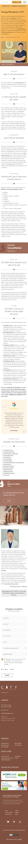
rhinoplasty (13, 18)
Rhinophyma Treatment (8, 466)
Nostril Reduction (7, 464)
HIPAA (16, 810)
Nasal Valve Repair (7, 460)
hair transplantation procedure (11, 584)
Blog (16, 814)
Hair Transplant (4, 747)
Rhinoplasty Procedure (8, 468)
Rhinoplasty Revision (7, 469)
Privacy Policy (8, 814)
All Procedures (18, 745)
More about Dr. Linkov (15, 586)
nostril (2, 129)
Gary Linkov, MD (5, 756)
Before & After (16, 2)
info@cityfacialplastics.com (7, 713)
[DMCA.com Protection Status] (14, 835)
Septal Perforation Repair (9, 473)
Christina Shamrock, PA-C (7, 758)
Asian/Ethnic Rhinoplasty (8, 452)
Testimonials (17, 756)
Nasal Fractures (6, 457)
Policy (6, 810)
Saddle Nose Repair (8, 471)
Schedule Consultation (18, 6)
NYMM (20, 839)
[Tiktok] (20, 821)
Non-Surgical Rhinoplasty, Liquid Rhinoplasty (13, 462)
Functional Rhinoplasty (8, 455)
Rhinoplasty (3, 570)
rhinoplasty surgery (19, 82)
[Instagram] (14, 821)
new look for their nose (7, 32)
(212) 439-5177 (6, 6)
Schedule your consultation (15, 394)
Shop (9, 501)
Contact (16, 758)
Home (2, 37)
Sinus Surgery (6, 475)
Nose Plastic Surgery (8, 450)
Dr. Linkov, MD (11, 164)
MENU (24, 2)
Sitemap (17, 812)
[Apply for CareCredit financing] (14, 775)
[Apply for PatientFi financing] (14, 785)
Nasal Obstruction (7, 459)
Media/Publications (5, 760)
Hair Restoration (5, 743)
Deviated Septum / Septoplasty (10, 453)
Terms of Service (9, 812)
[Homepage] (9, 687)
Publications (24, 586)
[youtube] (8, 821)
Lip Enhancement (5, 745)
